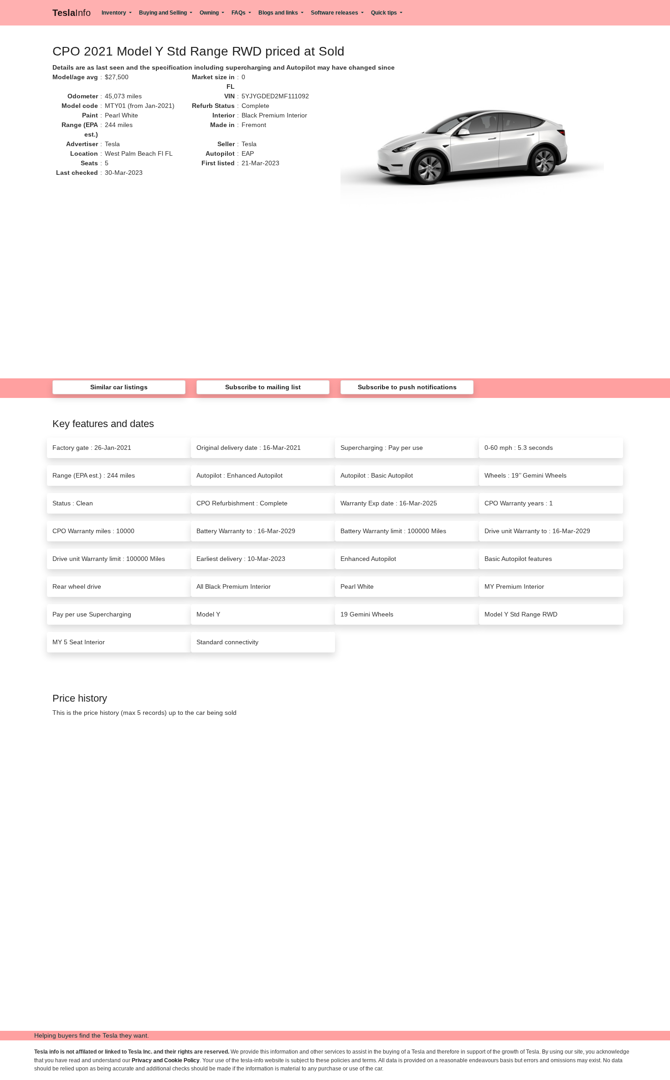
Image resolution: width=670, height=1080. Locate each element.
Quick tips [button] (384, 13)
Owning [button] (210, 13)
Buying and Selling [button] (163, 13)
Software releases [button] (335, 13)
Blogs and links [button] (278, 13)
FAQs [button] (239, 13)
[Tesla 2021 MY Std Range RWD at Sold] (472, 151)
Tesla (71, 13)
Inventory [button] (115, 13)
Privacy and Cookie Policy (166, 1060)
